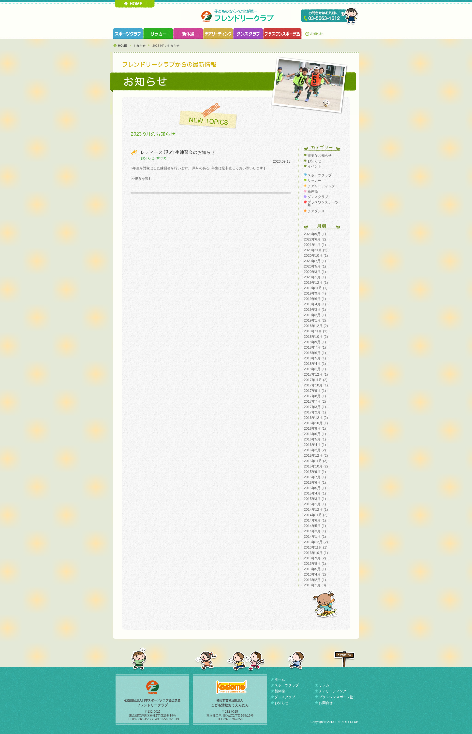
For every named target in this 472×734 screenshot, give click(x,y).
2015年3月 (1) (315, 499)
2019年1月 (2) (315, 320)
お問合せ (326, 703)
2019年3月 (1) (315, 309)
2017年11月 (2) (315, 380)
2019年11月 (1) (315, 288)
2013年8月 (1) (315, 563)
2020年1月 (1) (315, 277)
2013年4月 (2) (315, 574)
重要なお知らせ (320, 155)
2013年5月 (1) (315, 569)
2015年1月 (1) (315, 504)
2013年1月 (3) (315, 585)
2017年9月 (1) (315, 391)
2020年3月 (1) (315, 272)
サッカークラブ (158, 33)
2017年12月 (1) (316, 374)
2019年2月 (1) (315, 315)
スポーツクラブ (128, 33)
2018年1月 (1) (315, 369)
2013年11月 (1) (315, 547)
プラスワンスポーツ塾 (282, 33)
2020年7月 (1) (315, 261)
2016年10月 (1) (316, 423)
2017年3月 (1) (315, 407)
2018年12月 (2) (316, 326)
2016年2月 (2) (315, 450)
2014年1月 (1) (315, 536)
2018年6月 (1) (315, 353)
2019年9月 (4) (315, 293)
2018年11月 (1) (315, 331)
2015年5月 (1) (315, 488)
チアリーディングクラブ (218, 33)
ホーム (280, 679)
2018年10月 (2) (316, 337)
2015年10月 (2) (316, 466)
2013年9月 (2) (315, 558)
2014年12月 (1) (316, 509)
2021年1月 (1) (315, 245)
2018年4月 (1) (315, 364)
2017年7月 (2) (315, 401)
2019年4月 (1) (315, 304)
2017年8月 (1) (315, 396)
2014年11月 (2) (315, 515)
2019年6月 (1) (315, 299)
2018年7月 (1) (315, 347)
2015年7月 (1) (315, 477)
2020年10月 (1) (316, 255)
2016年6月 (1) (315, 434)
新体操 (313, 191)
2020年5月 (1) (315, 266)
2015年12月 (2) (316, 455)
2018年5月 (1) (315, 358)
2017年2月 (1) (315, 412)
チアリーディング (321, 186)
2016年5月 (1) (315, 439)
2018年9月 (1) (315, 342)
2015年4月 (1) (315, 493)
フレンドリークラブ (236, 16)
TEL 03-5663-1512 (330, 16)
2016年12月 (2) (316, 418)
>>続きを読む (141, 179)
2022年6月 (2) (315, 239)
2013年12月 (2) (316, 542)
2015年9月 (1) (315, 472)
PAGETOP (344, 658)
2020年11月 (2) (315, 250)
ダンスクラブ (248, 33)
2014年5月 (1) (315, 526)
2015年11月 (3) (315, 461)
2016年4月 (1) (315, 445)
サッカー (163, 158)
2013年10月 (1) (316, 553)
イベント (314, 166)
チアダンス (316, 211)
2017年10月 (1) (316, 385)
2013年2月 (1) (315, 580)
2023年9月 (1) (315, 234)
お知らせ (315, 33)
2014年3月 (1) (315, 531)
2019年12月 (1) (316, 282)
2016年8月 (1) (315, 428)
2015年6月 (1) (315, 482)
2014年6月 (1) (315, 520)
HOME (135, 4)
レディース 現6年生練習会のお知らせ (178, 152)
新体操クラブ (188, 33)
